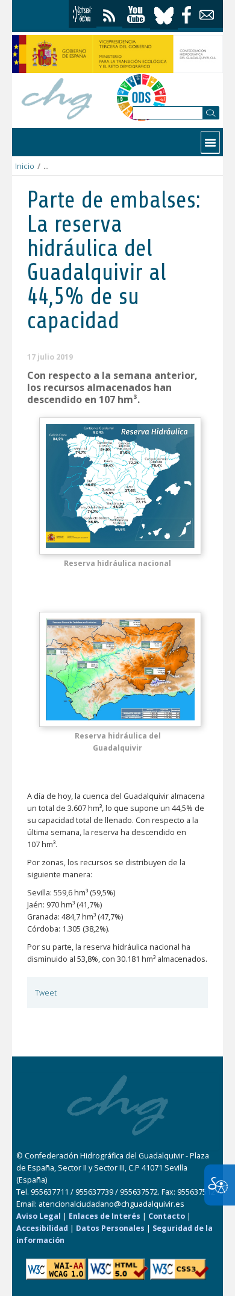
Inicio (24, 166)
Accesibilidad (42, 1228)
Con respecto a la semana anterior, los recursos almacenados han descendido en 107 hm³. (112, 387)
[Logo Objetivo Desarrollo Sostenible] (141, 97)
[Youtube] (136, 15)
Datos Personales (110, 1228)
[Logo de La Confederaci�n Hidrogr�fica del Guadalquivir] (57, 97)
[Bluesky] (164, 14)
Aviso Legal (38, 1216)
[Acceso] (82, 14)
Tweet (46, 993)
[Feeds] (109, 13)
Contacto (166, 1216)
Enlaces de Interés (104, 1216)
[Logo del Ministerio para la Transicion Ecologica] (117, 54)
